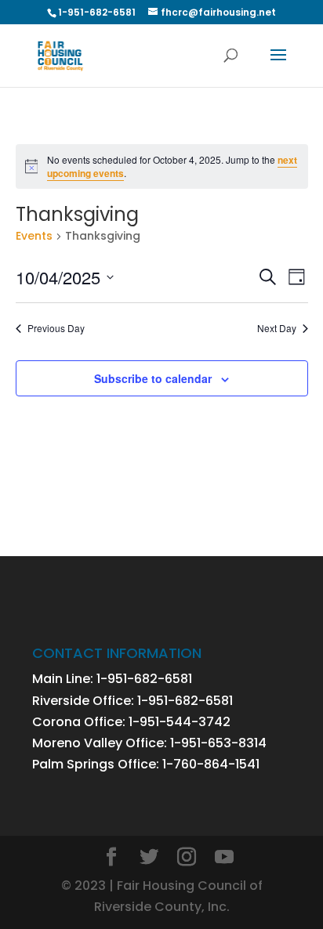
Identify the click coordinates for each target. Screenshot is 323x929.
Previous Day (56, 328)
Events (34, 236)
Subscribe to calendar (153, 378)
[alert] (162, 166)
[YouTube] (224, 858)
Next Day (276, 328)
